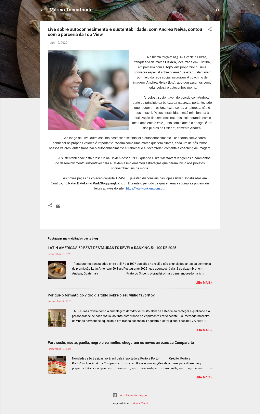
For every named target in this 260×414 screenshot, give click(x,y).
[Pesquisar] (218, 11)
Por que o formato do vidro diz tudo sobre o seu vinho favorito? (101, 295)
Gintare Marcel (140, 403)
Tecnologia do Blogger (132, 395)
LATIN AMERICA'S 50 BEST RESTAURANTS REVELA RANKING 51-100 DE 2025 (112, 248)
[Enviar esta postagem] (58, 207)
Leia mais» (203, 282)
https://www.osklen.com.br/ (145, 188)
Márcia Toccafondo (71, 10)
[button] (209, 30)
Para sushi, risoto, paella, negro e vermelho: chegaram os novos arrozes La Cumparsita (121, 342)
